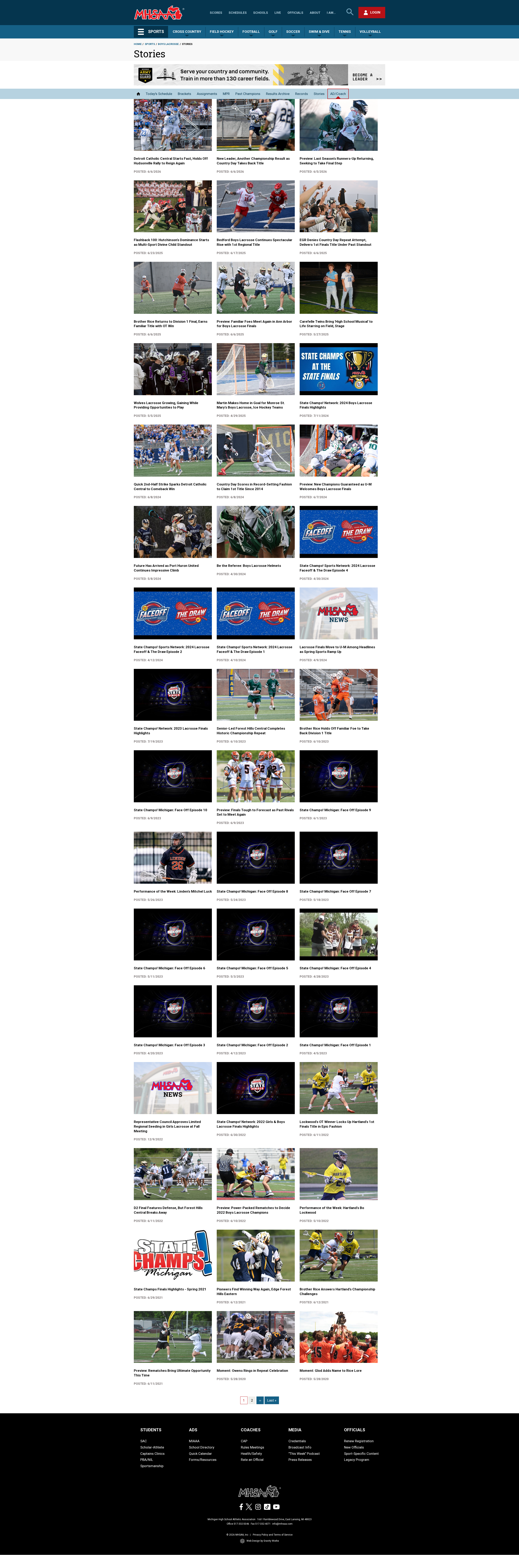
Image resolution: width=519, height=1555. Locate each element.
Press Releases (300, 1460)
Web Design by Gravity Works (263, 1540)
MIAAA (194, 1441)
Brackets (184, 94)
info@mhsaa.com (282, 1523)
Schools (260, 13)
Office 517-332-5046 (238, 1523)
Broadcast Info (299, 1447)
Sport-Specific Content (361, 1454)
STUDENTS (150, 1429)
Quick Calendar (200, 1454)
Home (138, 44)
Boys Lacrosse (168, 44)
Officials (295, 13)
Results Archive (278, 94)
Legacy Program (356, 1460)
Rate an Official (252, 1460)
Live (278, 13)
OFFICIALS (354, 1429)
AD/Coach (338, 94)
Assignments (207, 94)
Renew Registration (359, 1441)
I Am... (331, 13)
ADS (193, 1429)
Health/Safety (251, 1454)
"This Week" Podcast (304, 1454)
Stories (319, 94)
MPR (226, 94)
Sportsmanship (151, 1466)
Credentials (297, 1441)
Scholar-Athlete (152, 1447)
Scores (216, 13)
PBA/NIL (146, 1460)
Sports (150, 44)
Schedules (238, 13)
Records (301, 94)
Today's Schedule (159, 94)
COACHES (251, 1429)
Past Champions (247, 94)
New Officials (354, 1447)
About (315, 13)
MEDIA (294, 1429)
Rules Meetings (252, 1447)
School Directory (201, 1447)
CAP (244, 1441)
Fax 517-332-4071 (261, 1523)
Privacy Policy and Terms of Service (273, 1534)
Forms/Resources (203, 1460)
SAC (143, 1441)
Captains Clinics (152, 1454)
